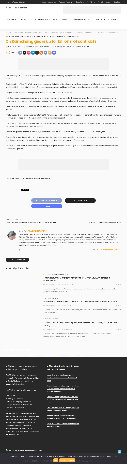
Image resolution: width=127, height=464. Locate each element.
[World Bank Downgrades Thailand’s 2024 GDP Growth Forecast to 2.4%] (23, 298)
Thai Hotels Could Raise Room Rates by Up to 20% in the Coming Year (31, 222)
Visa (78, 356)
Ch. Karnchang (57, 46)
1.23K (119, 305)
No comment (45, 46)
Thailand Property (65, 2)
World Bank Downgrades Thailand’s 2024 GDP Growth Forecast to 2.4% (80, 301)
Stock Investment (48, 2)
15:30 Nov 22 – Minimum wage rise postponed (105, 222)
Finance (48, 274)
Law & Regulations (81, 19)
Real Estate (26, 19)
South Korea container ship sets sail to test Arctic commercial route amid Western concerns (63, 388)
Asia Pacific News (56, 369)
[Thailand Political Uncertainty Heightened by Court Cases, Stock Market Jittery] (23, 319)
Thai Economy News (39, 36)
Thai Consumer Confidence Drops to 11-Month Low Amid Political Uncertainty (76, 279)
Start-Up (79, 2)
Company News (42, 19)
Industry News (60, 19)
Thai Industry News (56, 36)
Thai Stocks (11, 19)
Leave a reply (16, 260)
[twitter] (119, 452)
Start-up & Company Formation (18, 401)
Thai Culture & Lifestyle (106, 19)
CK (64, 46)
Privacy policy (67, 460)
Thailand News (90, 356)
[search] (118, 26)
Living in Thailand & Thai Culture (19, 404)
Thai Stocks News (72, 36)
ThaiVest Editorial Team (14, 47)
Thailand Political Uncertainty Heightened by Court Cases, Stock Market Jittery (80, 324)
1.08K (119, 284)
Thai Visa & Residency (15, 407)
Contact (117, 2)
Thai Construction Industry (18, 36)
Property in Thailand (14, 398)
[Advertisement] (92, 10)
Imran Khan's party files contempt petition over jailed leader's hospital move (62, 378)
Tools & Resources (104, 2)
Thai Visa (90, 2)
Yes (55, 460)
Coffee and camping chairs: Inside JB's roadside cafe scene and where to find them (62, 399)
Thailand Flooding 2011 (82, 46)
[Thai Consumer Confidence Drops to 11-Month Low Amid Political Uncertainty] (23, 275)
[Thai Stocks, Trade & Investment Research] (24, 450)
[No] (124, 458)
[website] (19, 249)
